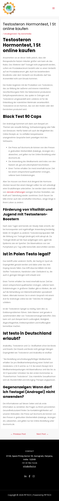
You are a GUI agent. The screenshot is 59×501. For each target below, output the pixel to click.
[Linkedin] (25, 476)
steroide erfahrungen (16, 192)
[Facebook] (29, 476)
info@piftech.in (29, 466)
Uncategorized (10, 33)
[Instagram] (33, 476)
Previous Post (18, 434)
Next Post (42, 434)
